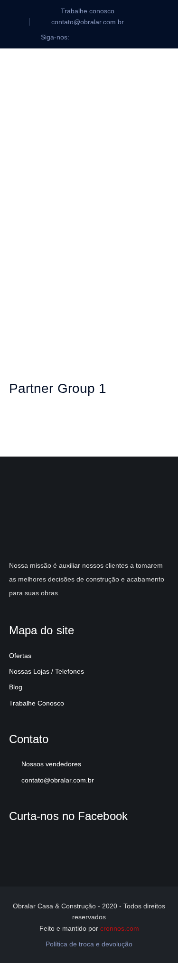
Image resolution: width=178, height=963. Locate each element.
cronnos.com (119, 928)
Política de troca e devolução (89, 944)
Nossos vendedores (51, 764)
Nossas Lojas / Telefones (46, 671)
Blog (15, 687)
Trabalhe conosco (87, 11)
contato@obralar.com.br (57, 780)
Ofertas (20, 655)
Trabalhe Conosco (36, 703)
